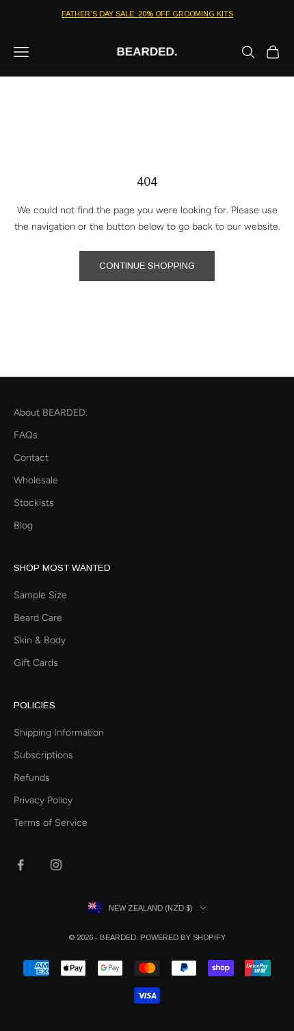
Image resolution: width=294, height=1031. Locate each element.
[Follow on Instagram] (56, 865)
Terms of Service (51, 823)
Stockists (34, 503)
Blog (23, 525)
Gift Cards (36, 663)
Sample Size (40, 595)
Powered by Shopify (183, 937)
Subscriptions (43, 755)
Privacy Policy (43, 800)
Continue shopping (147, 265)
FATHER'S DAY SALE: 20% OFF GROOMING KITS (147, 14)
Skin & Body (40, 640)
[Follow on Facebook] (20, 865)
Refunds (32, 778)
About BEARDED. (51, 412)
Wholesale (36, 480)
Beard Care (38, 618)
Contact (31, 458)
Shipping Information (59, 732)
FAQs (26, 435)
